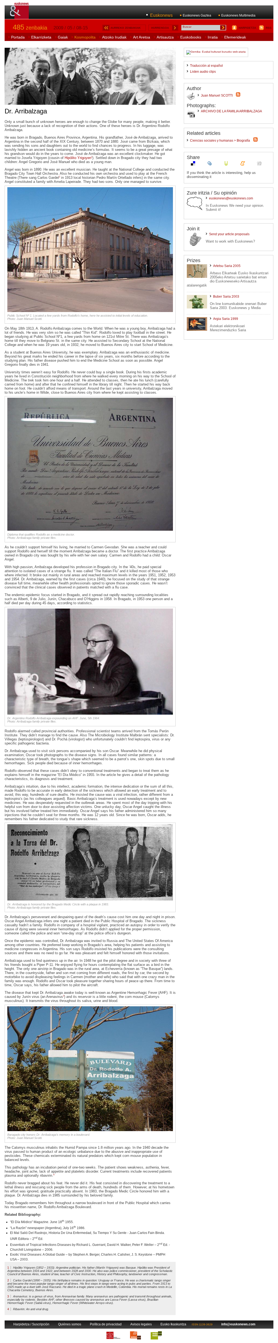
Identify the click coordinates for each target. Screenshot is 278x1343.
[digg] (259, 164)
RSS (268, 27)
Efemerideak (235, 37)
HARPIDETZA (247, 27)
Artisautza (165, 37)
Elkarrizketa (41, 37)
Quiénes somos (69, 1324)
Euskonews (161, 15)
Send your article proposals (229, 234)
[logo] (19, 16)
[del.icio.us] (193, 164)
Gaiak (63, 37)
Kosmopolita (85, 37)
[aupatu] (226, 164)
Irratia (213, 37)
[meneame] (243, 164)
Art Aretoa (141, 37)
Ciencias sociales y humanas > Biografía (220, 140)
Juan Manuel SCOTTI (217, 95)
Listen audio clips (203, 72)
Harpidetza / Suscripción (31, 1324)
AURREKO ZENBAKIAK (125, 27)
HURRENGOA (160, 27)
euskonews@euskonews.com (231, 198)
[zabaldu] (209, 164)
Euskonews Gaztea (197, 15)
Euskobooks (190, 37)
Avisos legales (141, 1324)
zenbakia (30, 28)
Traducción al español (206, 66)
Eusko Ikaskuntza (173, 1324)
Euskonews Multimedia (238, 15)
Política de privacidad (106, 1324)
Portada (18, 37)
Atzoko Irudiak (114, 37)
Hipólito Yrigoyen (78, 158)
